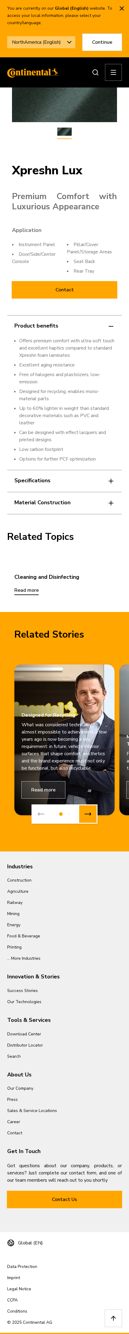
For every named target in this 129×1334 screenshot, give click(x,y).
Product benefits (36, 325)
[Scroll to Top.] (113, 1318)
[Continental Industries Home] (31, 72)
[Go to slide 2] (69, 814)
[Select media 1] (64, 132)
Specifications (32, 480)
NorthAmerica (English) (36, 42)
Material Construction (42, 502)
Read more (43, 790)
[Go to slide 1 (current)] (61, 814)
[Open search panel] (95, 72)
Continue (102, 42)
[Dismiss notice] (121, 8)
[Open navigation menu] (113, 72)
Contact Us (64, 1199)
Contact (65, 290)
